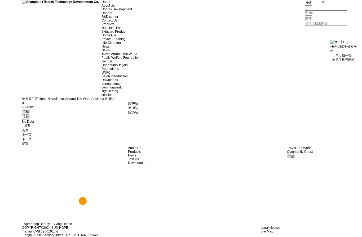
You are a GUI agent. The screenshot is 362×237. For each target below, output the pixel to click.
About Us (108, 5)
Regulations (110, 69)
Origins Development (116, 9)
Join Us (106, 61)
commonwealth (112, 87)
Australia (97, 99)
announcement (112, 84)
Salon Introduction (114, 76)
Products (107, 24)
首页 (25, 130)
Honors (106, 13)
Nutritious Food (112, 28)
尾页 (25, 144)
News (105, 46)
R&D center (109, 17)
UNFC (106, 72)
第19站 (133, 108)
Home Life (108, 35)
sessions (107, 95)
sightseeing (109, 91)
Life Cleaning (111, 43)
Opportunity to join (114, 65)
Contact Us (109, 20)
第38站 (133, 103)
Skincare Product (113, 31)
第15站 (133, 112)
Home (105, 2)
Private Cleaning (113, 39)
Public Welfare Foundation (120, 58)
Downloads (109, 80)
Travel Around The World (119, 54)
